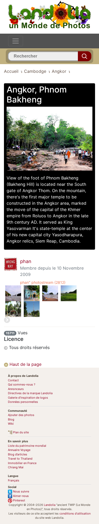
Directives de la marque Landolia (30, 393)
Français (13, 480)
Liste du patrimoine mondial (27, 446)
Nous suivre (20, 491)
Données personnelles (23, 402)
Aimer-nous (20, 496)
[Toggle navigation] (15, 41)
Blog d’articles (17, 454)
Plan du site (20, 432)
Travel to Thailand (20, 458)
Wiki (11, 423)
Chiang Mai (15, 467)
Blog (11, 419)
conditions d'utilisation (75, 513)
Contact (13, 380)
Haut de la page (24, 364)
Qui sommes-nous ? (21, 384)
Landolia (49, 505)
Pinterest (18, 500)
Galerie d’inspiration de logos (28, 397)
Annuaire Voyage (19, 450)
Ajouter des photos (21, 415)
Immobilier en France (22, 463)
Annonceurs (16, 389)
